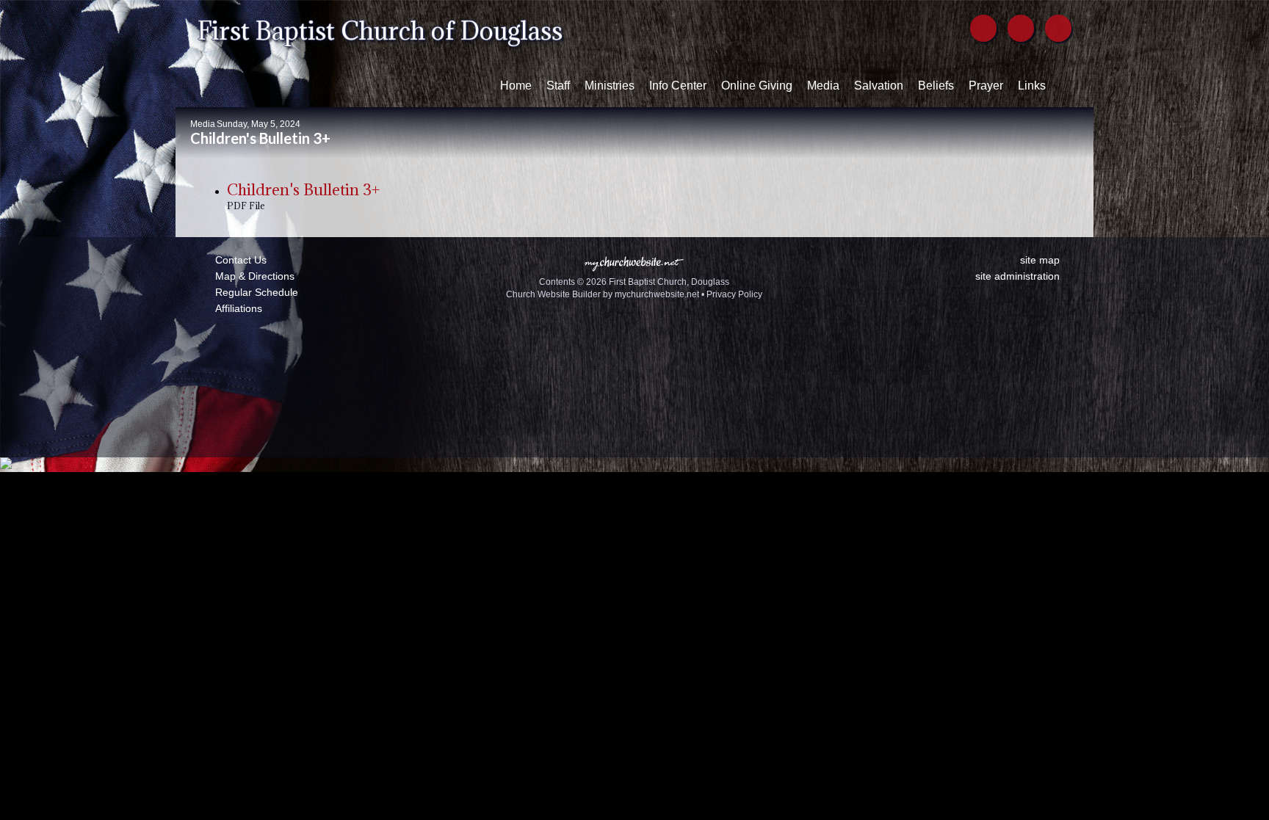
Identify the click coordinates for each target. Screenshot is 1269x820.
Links (1032, 85)
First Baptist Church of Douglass (380, 30)
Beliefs (936, 85)
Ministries (609, 85)
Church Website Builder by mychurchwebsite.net (602, 294)
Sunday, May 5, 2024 (258, 124)
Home (516, 85)
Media (823, 85)
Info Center (677, 85)
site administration (1017, 276)
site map (1040, 260)
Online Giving (756, 85)
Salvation (878, 85)
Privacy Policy (734, 294)
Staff (558, 85)
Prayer (986, 85)
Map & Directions (251, 276)
